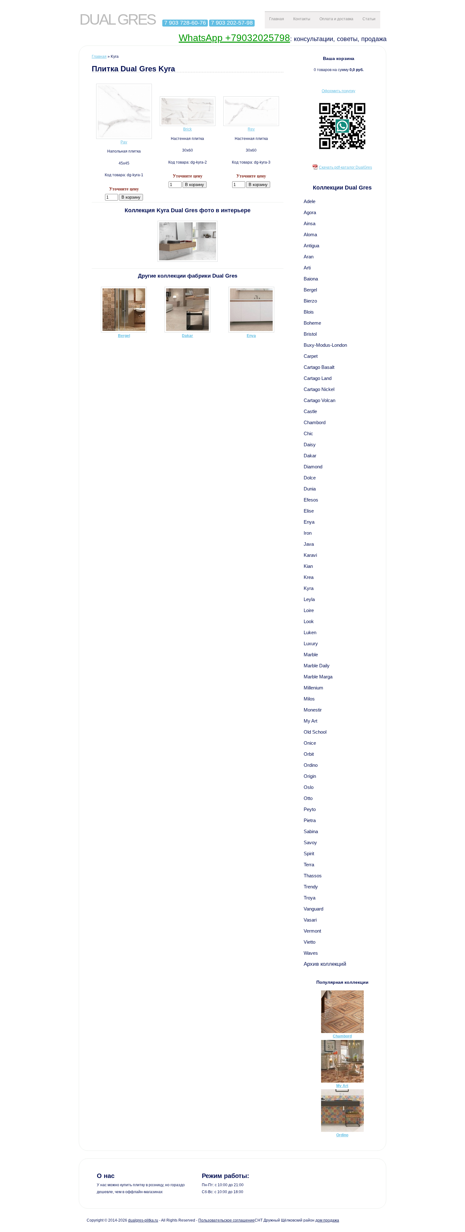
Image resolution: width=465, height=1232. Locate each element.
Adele (309, 201)
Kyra (308, 588)
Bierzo (310, 300)
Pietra (310, 820)
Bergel (310, 289)
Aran (308, 256)
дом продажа (327, 1220)
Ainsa (309, 223)
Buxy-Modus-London (325, 345)
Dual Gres (117, 19)
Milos (309, 698)
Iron (308, 533)
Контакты (301, 19)
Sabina (311, 831)
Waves (311, 953)
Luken (310, 632)
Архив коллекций (325, 964)
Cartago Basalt (319, 367)
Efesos (311, 499)
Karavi (310, 555)
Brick (187, 129)
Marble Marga (318, 676)
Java (309, 544)
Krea (308, 577)
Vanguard (313, 908)
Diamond (313, 466)
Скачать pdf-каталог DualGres (345, 167)
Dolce (310, 477)
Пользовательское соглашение (226, 1220)
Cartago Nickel (319, 389)
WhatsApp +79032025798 (234, 38)
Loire (309, 610)
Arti (307, 267)
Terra (309, 864)
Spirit (309, 853)
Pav (124, 142)
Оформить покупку (338, 91)
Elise (309, 511)
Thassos (313, 875)
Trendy (311, 886)
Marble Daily (317, 665)
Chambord (315, 422)
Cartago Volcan (319, 400)
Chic (308, 433)
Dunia (310, 488)
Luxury (311, 643)
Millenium (313, 687)
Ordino (311, 765)
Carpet (311, 356)
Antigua (311, 245)
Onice (310, 743)
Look (309, 621)
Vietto (309, 942)
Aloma (310, 234)
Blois (309, 312)
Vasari (310, 919)
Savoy (310, 842)
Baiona (311, 278)
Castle (310, 411)
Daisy (310, 444)
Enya (309, 522)
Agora (310, 212)
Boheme (312, 323)
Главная (276, 19)
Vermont (312, 931)
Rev (251, 129)
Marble (311, 654)
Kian (308, 566)
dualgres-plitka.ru (143, 1220)
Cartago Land (318, 378)
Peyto (310, 809)
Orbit (309, 754)
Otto (308, 798)
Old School (315, 732)
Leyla (309, 599)
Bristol (310, 334)
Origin (310, 776)
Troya (309, 897)
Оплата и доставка (336, 19)
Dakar (310, 455)
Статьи (369, 19)
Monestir (313, 709)
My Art (310, 721)
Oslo (308, 787)
